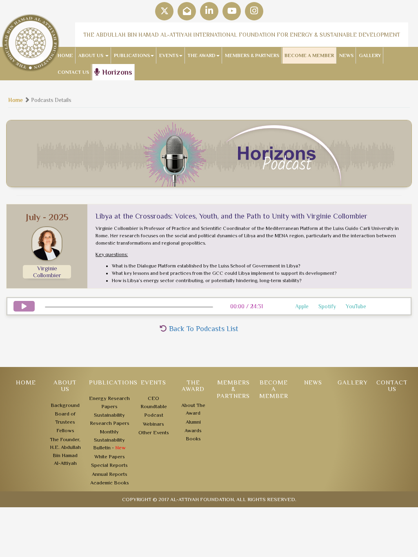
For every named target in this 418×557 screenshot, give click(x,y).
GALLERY (370, 55)
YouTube (356, 306)
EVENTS (168, 55)
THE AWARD (202, 55)
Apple (302, 306)
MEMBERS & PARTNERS (252, 55)
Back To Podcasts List (202, 329)
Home (15, 100)
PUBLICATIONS (132, 55)
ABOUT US (91, 55)
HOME (65, 55)
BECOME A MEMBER (309, 55)
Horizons (116, 72)
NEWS (346, 55)
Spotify (327, 306)
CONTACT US (73, 72)
